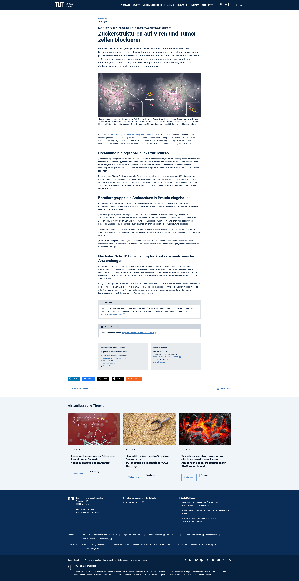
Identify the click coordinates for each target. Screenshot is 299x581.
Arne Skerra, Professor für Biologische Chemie (131, 134)
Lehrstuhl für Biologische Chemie (166, 357)
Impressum (135, 560)
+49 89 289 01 (89, 509)
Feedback (78, 560)
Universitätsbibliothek (191, 544)
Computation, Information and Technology (100, 535)
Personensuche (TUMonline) (94, 544)
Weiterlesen (78, 473)
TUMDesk (157, 544)
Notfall (145, 560)
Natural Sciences (155, 535)
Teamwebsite (108, 366)
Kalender (135, 544)
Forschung (169, 5)
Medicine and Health (192, 535)
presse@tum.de (109, 363)
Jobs (70, 560)
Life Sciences (173, 535)
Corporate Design (89, 548)
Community (194, 5)
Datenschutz (123, 560)
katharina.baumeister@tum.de (114, 358)
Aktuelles (125, 5)
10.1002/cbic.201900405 (111, 314)
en (231, 5)
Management (212, 535)
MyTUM (144, 544)
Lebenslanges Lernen (152, 5)
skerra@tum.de (159, 362)
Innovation (182, 5)
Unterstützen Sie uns (132, 502)
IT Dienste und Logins (120, 544)
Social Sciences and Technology (95, 539)
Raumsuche (171, 544)
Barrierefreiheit (109, 560)
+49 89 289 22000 (91, 512)
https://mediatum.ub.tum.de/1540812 (138, 333)
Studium (136, 5)
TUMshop (209, 544)
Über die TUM (207, 5)
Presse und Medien (93, 560)
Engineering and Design (133, 535)
